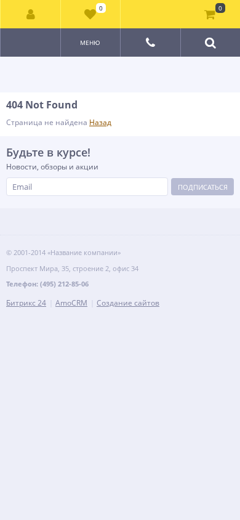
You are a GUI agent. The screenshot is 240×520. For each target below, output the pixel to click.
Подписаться (203, 187)
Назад (100, 122)
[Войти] (31, 14)
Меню (90, 42)
